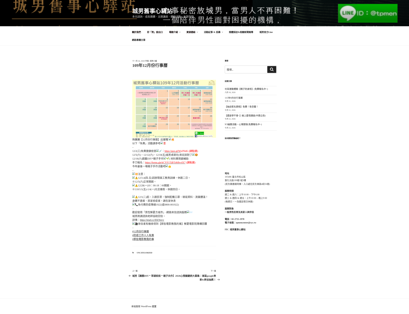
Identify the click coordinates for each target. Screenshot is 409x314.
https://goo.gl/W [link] (173, 151)
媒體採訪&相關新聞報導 (241, 32)
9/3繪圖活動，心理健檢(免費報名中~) (243, 124)
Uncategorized (144, 253)
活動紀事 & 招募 (212, 32)
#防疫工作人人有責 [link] (143, 235)
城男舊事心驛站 (152, 11)
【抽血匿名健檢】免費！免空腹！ (241, 106)
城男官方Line (266, 32)
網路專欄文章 (138, 40)
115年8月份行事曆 (234, 98)
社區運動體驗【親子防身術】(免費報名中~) (246, 89)
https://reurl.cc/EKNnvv (152, 220)
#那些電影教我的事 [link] (143, 239)
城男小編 (153, 61)
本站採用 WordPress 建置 (143, 306)
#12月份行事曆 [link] (140, 231)
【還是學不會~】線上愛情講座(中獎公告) (245, 115)
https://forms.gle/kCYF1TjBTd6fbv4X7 (165, 162)
